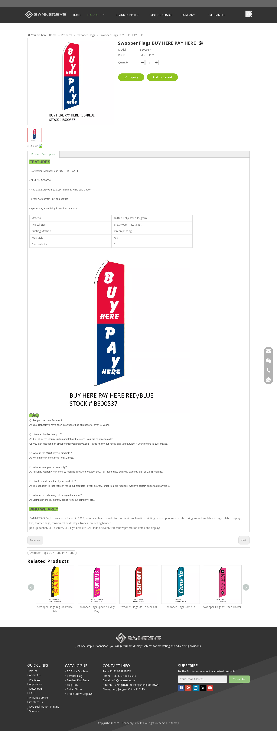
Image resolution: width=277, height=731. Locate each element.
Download (35, 688)
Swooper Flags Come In (138, 607)
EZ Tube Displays (77, 671)
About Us (35, 675)
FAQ (31, 693)
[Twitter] (203, 688)
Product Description (43, 154)
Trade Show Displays (80, 694)
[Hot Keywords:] (248, 14)
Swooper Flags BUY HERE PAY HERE (52, 552)
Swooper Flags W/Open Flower (180, 607)
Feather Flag (74, 676)
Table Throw (74, 689)
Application (36, 684)
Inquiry (133, 77)
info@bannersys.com (124, 680)
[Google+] (188, 688)
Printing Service (38, 697)
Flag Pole (72, 684)
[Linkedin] (196, 688)
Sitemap (174, 723)
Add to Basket (162, 77)
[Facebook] (181, 688)
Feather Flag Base (78, 680)
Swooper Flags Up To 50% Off (96, 607)
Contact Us (36, 702)
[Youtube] (210, 688)
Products (34, 679)
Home (33, 670)
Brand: (122, 55)
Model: (122, 49)
